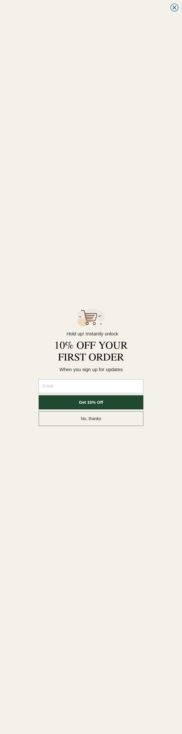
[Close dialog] (174, 7)
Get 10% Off (91, 402)
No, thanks (91, 418)
